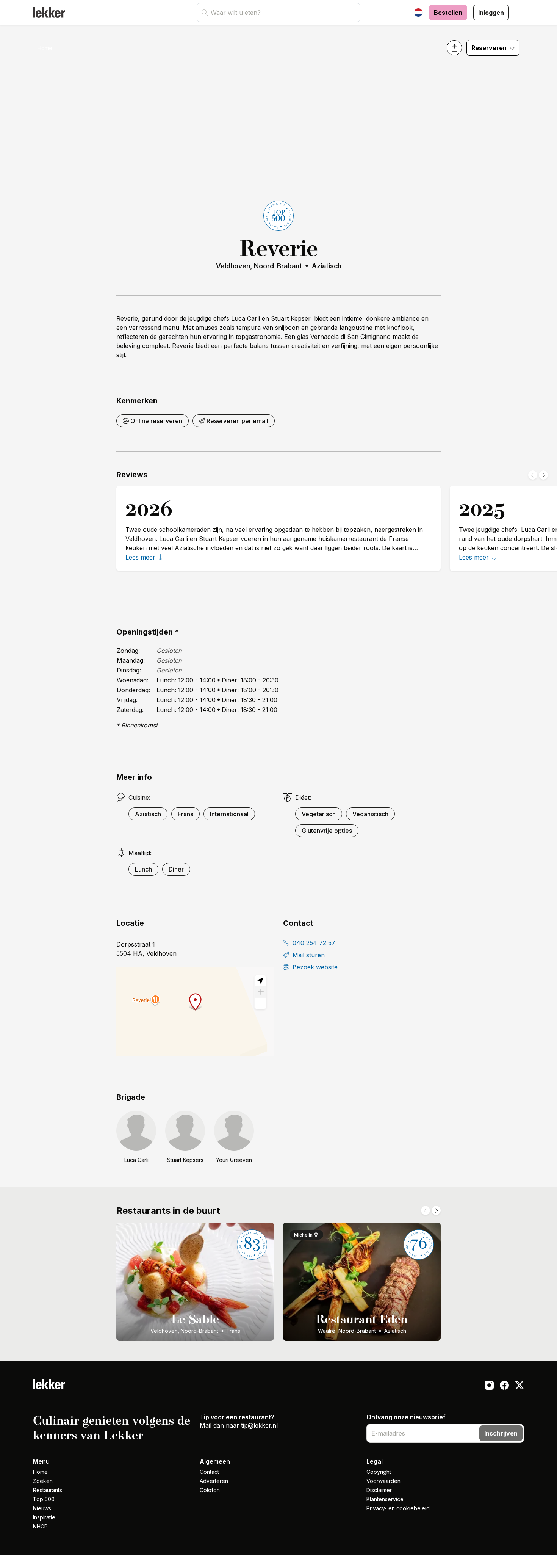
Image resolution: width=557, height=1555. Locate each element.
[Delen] (454, 47)
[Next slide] (543, 475)
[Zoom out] (260, 1003)
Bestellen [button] (448, 12)
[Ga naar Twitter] (519, 1386)
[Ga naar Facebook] (504, 1386)
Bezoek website (314, 967)
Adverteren (214, 1481)
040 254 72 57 (313, 943)
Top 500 (44, 1499)
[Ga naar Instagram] (489, 1386)
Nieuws (42, 1508)
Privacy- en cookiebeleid (398, 1508)
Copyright (378, 1472)
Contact (209, 1472)
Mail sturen (308, 955)
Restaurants (47, 1490)
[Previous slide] (532, 475)
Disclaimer (379, 1490)
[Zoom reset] (260, 980)
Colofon (210, 1490)
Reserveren (489, 48)
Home (45, 48)
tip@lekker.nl (259, 1425)
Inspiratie (44, 1517)
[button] (519, 12)
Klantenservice (385, 1499)
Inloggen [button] (491, 12)
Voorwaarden (383, 1481)
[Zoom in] (260, 992)
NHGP (40, 1526)
